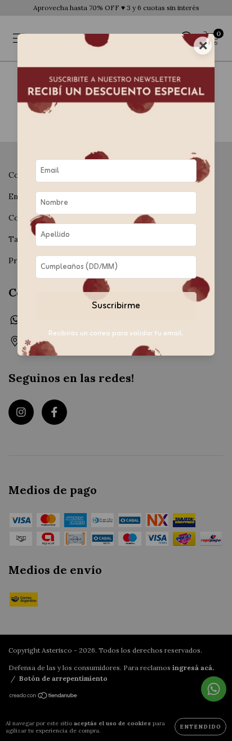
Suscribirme (116, 306)
